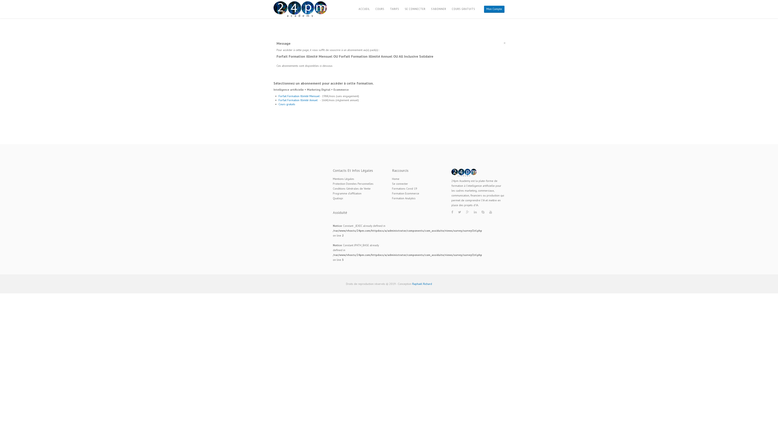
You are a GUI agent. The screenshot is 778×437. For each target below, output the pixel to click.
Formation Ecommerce (405, 193)
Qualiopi (338, 198)
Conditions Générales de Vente (352, 188)
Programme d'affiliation (347, 193)
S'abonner (438, 9)
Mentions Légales (343, 179)
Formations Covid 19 (404, 188)
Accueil (364, 9)
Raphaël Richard (422, 284)
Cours (379, 9)
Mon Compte (494, 9)
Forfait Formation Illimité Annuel (298, 100)
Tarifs (394, 9)
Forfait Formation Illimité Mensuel (299, 96)
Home (395, 179)
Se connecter (415, 9)
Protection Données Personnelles (353, 184)
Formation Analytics (404, 198)
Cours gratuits (463, 9)
